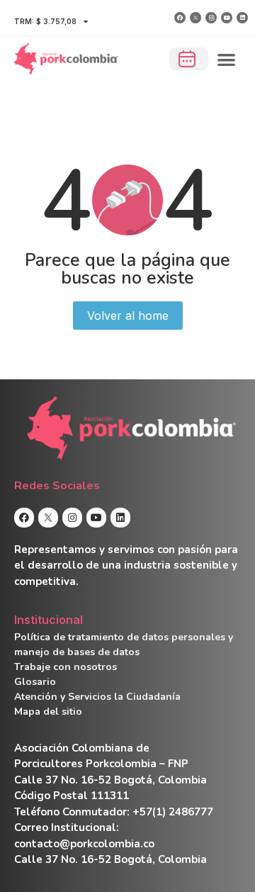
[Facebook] (180, 17)
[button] (227, 59)
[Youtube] (226, 17)
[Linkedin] (242, 17)
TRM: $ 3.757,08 (45, 21)
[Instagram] (211, 17)
